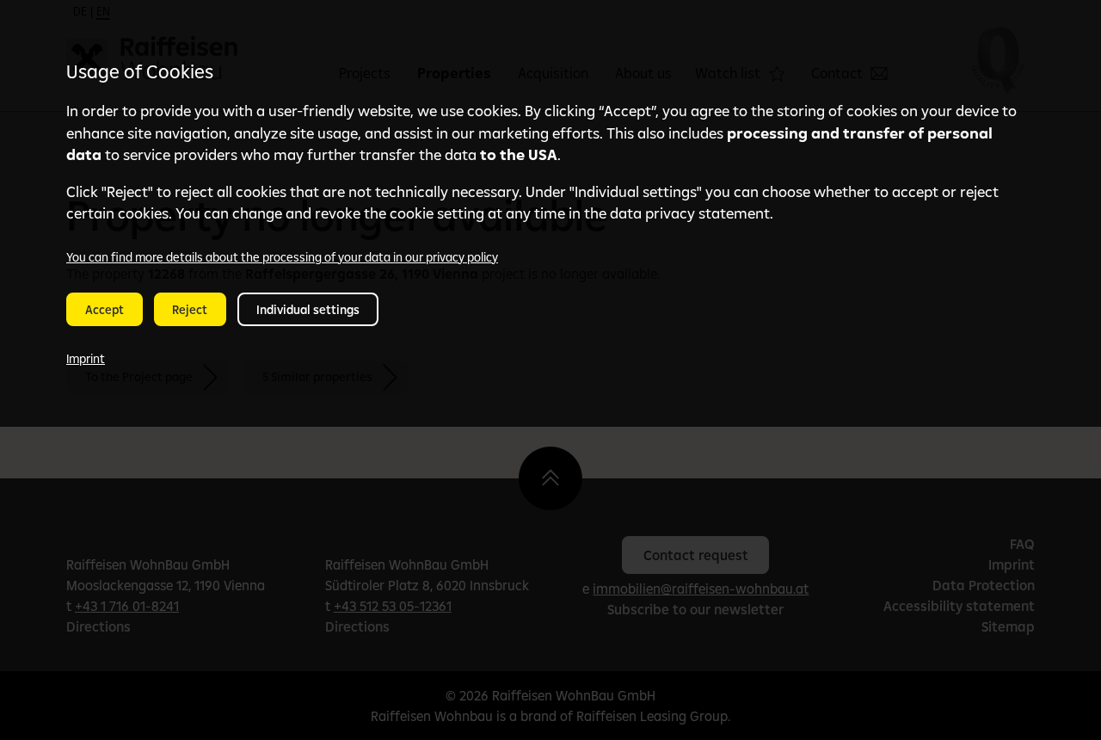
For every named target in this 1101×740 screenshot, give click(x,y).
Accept (104, 310)
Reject (189, 310)
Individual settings (308, 310)
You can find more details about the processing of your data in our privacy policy (282, 257)
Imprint (85, 359)
